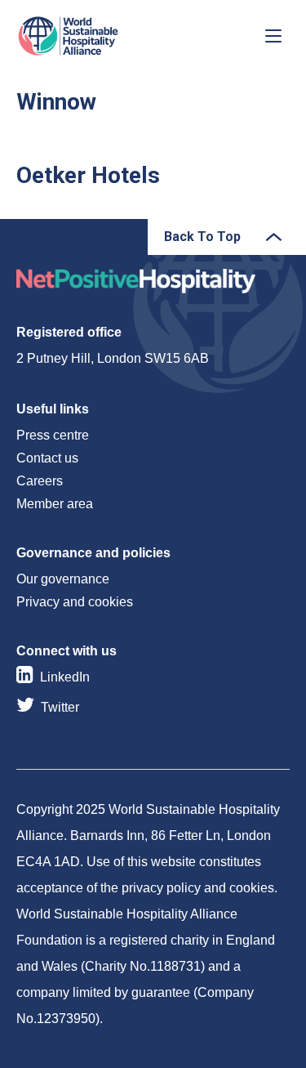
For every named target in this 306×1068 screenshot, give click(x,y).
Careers (39, 481)
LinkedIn (65, 677)
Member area (54, 504)
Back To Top (202, 236)
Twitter (60, 707)
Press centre (52, 435)
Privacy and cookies (74, 602)
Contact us (47, 458)
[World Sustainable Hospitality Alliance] (102, 36)
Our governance (62, 579)
